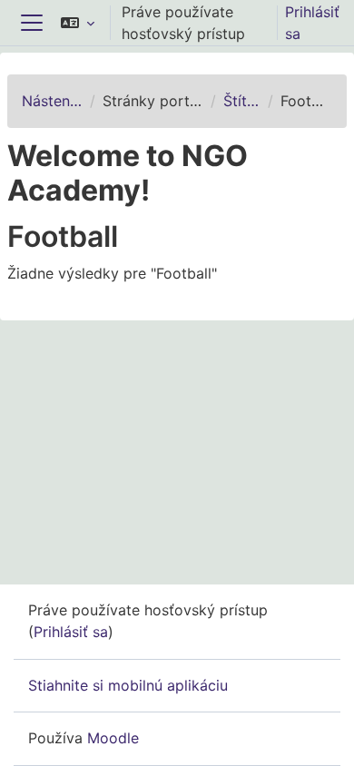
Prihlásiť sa (312, 23)
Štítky (242, 101)
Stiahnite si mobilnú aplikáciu (128, 685)
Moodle (113, 738)
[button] (77, 22)
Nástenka (52, 101)
